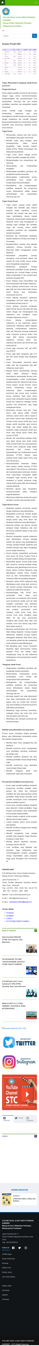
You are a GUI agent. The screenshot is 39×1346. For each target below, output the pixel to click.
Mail (3, 30)
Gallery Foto (6, 1268)
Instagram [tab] (30, 1120)
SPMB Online (7, 1254)
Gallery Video (7, 1286)
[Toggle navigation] (36, 3)
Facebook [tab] (6, 1120)
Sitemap (5, 1263)
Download (5, 1290)
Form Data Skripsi (8, 1277)
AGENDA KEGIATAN (19, 1190)
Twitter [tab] (20, 1118)
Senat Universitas (8, 1259)
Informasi (5, 1299)
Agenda (5, 1295)
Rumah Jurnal (7, 1272)
